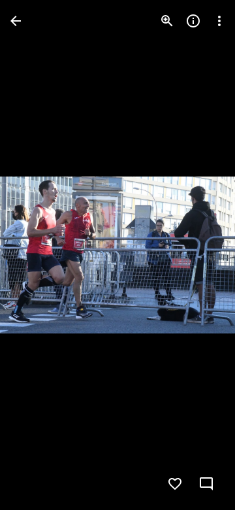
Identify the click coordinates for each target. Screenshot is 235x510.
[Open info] (193, 21)
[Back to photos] (15, 21)
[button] (36, 255)
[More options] (219, 21)
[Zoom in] (167, 21)
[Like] (175, 484)
